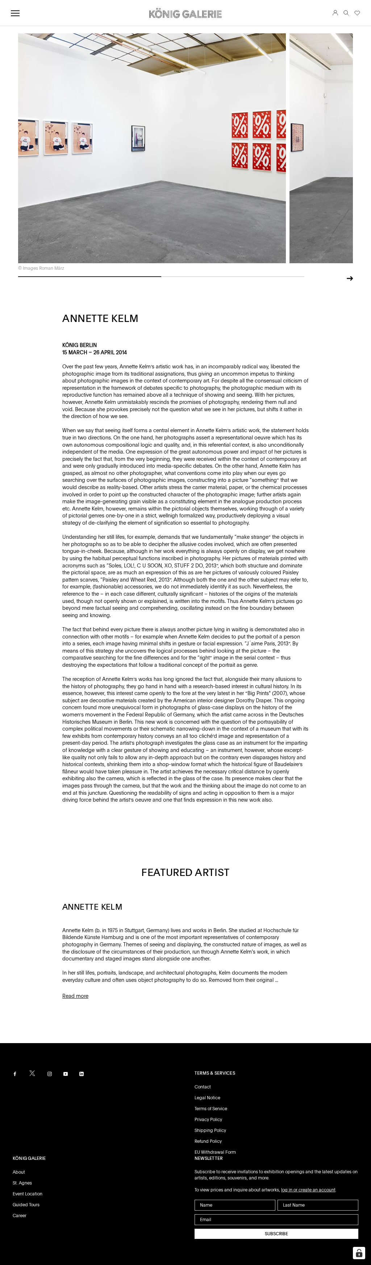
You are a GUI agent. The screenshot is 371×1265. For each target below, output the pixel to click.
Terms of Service (211, 1108)
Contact (203, 1087)
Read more (75, 996)
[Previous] (337, 279)
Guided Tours (26, 1204)
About (19, 1172)
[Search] (346, 13)
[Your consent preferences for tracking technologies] (359, 1253)
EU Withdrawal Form (215, 1152)
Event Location (27, 1193)
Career (19, 1215)
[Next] (349, 277)
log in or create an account (308, 1189)
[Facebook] (15, 1074)
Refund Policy (208, 1141)
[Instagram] (49, 1074)
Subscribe (276, 1233)
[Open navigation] (15, 13)
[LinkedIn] (81, 1074)
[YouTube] (65, 1074)
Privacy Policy (208, 1119)
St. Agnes (22, 1183)
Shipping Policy (210, 1130)
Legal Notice (207, 1097)
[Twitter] (32, 1073)
